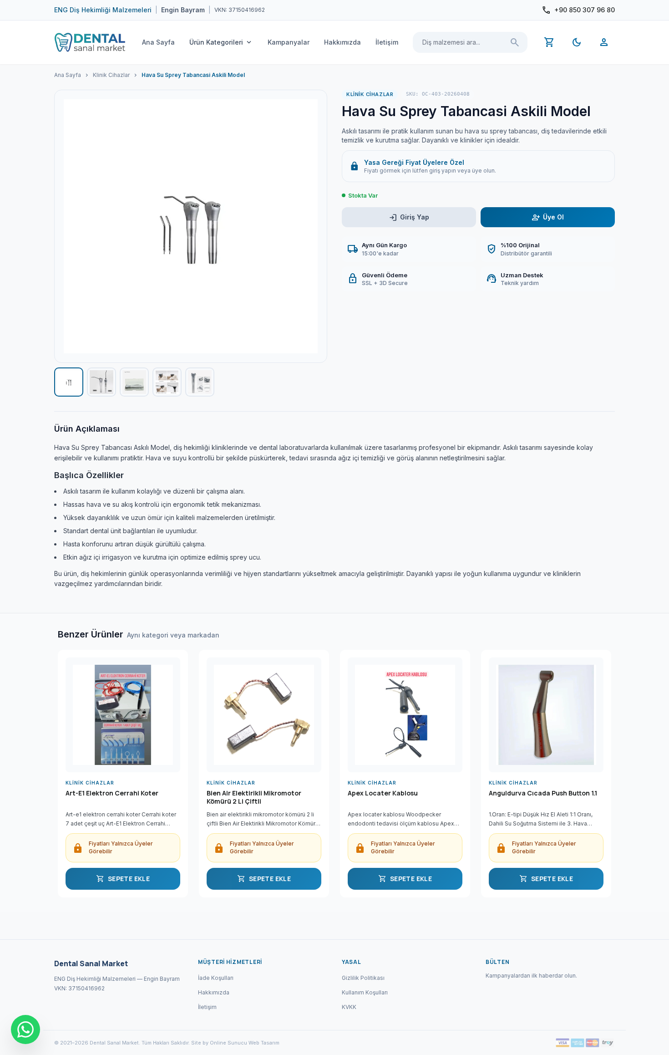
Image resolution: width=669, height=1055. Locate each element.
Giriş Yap (409, 217)
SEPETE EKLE (123, 879)
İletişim (386, 42)
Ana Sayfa (158, 42)
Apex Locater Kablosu (383, 793)
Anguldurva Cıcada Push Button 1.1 (543, 793)
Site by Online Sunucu (219, 1043)
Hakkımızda (342, 42)
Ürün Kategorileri (221, 42)
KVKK (349, 1007)
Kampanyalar (288, 42)
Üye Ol (548, 217)
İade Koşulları (215, 977)
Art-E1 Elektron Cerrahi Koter (112, 793)
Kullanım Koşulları (365, 992)
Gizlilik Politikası (363, 977)
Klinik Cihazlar (111, 74)
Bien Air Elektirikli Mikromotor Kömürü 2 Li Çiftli (254, 797)
